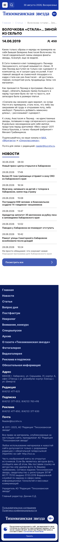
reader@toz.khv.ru (45, 146)
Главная (6, 22)
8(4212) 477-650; (11, 411)
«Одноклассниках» (29, 140)
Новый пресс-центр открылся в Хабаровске (26, 165)
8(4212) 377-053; (11, 401)
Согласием (28, 531)
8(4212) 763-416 (30, 401)
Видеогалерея (12, 353)
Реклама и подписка (16, 359)
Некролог (9, 319)
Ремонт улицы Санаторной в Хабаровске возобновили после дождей (24, 239)
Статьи (19, 22)
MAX (43, 137)
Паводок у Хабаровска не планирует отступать (28, 227)
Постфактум (11, 313)
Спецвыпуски (12, 330)
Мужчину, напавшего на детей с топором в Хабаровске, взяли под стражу (25, 190)
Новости (8, 295)
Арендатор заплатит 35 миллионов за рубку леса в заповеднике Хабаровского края (29, 216)
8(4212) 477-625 (11, 391)
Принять (29, 536)
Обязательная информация (21, 365)
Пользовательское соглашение (19, 507)
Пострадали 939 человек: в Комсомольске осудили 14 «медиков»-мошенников (25, 203)
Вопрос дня (10, 307)
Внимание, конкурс (15, 324)
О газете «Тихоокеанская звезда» (26, 342)
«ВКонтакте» (9, 140)
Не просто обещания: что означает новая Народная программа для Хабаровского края (27, 252)
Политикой (38, 531)
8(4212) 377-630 (30, 411)
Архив (6, 336)
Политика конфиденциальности (19, 510)
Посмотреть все (31, 263)
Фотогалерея (11, 347)
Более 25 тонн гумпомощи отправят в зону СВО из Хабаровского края (28, 177)
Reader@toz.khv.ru (12, 421)
